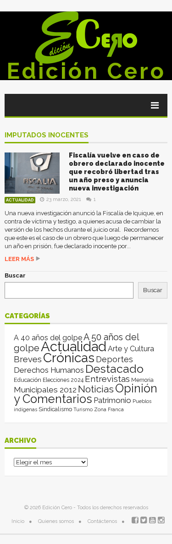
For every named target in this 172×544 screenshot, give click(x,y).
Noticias (96, 389)
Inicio (17, 521)
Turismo (83, 409)
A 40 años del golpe (48, 337)
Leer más (19, 259)
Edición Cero (86, 71)
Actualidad (20, 200)
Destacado (114, 368)
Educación (27, 379)
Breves (28, 359)
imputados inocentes (47, 135)
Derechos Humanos (49, 370)
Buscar (15, 275)
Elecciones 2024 (63, 380)
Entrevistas (107, 379)
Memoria (142, 380)
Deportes (114, 359)
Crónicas (68, 357)
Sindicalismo (55, 409)
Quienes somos (56, 521)
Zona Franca (109, 409)
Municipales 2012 (45, 389)
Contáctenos (102, 521)
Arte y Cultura (131, 348)
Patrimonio (112, 400)
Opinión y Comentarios (85, 393)
